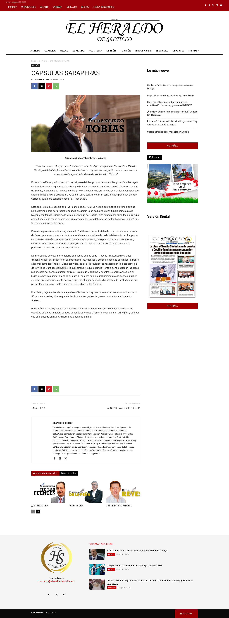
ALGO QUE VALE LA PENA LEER (123, 408)
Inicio (33, 61)
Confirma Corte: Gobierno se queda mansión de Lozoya (170, 87)
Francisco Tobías (42, 79)
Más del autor (68, 473)
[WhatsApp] (56, 86)
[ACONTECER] (86, 491)
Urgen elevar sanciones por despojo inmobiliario (170, 95)
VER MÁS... (172, 145)
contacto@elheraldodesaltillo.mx (56, 581)
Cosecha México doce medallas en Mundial (168, 132)
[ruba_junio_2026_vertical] (172, 202)
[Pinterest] (49, 86)
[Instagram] (209, 5)
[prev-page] (33, 511)
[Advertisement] (85, 353)
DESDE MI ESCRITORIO (119, 505)
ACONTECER (76, 505)
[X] (213, 5)
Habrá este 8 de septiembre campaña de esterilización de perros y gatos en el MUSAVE (169, 104)
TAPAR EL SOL (38, 408)
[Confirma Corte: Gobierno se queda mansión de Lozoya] (97, 554)
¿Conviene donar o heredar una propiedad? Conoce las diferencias (172, 113)
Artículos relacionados (45, 473)
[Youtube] (221, 5)
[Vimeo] (217, 5)
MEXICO (111, 554)
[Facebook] (206, 5)
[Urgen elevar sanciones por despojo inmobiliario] (97, 569)
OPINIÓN (43, 61)
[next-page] (38, 511)
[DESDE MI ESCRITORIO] (123, 491)
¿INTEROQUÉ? (39, 505)
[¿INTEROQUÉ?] (48, 491)
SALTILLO (111, 587)
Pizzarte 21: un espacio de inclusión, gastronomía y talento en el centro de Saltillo (172, 123)
